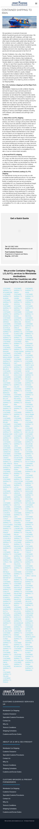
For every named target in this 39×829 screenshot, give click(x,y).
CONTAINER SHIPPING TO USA (29, 605)
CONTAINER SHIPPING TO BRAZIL (7, 414)
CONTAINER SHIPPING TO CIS (7, 499)
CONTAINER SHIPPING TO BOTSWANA (7, 408)
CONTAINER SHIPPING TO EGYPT (7, 623)
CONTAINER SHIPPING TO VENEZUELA (29, 623)
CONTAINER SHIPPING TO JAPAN (18, 444)
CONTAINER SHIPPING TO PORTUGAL (29, 357)
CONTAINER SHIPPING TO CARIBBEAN (7, 467)
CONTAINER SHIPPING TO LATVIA (18, 485)
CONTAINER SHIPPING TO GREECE (18, 326)
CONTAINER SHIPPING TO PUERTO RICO (29, 363)
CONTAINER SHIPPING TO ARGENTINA (7, 314)
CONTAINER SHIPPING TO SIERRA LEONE (29, 436)
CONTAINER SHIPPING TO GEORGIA (18, 302)
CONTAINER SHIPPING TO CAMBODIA (7, 444)
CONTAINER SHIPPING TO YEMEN (29, 656)
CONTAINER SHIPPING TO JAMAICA (18, 438)
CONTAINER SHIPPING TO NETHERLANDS (18, 644)
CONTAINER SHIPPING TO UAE (29, 593)
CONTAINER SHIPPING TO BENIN (7, 385)
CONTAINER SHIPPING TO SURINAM (29, 483)
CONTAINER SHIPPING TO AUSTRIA (7, 332)
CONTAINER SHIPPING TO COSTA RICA (7, 536)
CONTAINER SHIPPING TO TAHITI (29, 513)
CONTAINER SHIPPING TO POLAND (29, 351)
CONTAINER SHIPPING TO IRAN (18, 402)
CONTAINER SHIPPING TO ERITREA (7, 642)
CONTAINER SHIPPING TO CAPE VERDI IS (7, 461)
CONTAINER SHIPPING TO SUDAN (29, 477)
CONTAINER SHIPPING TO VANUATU (29, 617)
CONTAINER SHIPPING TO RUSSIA (29, 394)
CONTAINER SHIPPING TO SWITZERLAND (30, 501)
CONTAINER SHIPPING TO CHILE (7, 487)
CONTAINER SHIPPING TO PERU (29, 339)
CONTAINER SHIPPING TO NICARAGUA (18, 664)
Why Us (5, 724)
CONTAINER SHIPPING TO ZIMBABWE (29, 668)
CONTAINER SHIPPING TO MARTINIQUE (18, 585)
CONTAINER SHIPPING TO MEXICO (18, 603)
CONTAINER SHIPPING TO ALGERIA (7, 302)
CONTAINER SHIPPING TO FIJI (7, 668)
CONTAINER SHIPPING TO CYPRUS (7, 554)
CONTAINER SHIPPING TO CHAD (7, 481)
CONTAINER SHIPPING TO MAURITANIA (18, 591)
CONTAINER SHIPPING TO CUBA (7, 548)
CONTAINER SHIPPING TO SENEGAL (29, 418)
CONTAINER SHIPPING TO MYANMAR (18, 627)
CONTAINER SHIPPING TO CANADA (7, 456)
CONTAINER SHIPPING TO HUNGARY (18, 379)
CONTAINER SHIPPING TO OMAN (29, 308)
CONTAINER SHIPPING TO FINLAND (7, 674)
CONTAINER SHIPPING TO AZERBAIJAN (7, 337)
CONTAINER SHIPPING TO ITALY (18, 426)
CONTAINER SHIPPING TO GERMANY (18, 308)
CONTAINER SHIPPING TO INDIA (18, 391)
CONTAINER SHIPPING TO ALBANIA (7, 296)
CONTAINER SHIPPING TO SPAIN (29, 465)
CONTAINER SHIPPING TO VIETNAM (29, 629)
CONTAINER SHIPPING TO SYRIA (29, 507)
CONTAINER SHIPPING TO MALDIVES (18, 562)
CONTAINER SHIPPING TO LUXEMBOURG (18, 526)
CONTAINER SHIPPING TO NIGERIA (29, 296)
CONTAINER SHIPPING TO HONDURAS (18, 367)
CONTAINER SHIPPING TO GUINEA (18, 343)
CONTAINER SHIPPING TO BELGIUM (7, 373)
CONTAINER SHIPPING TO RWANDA (29, 400)
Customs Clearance (9, 714)
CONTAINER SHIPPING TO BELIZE (7, 379)
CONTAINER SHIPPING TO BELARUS (7, 367)
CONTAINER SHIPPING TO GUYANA (18, 355)
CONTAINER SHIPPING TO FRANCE (7, 680)
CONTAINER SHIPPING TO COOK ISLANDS (8, 522)
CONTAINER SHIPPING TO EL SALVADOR (7, 629)
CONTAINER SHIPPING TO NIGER (29, 290)
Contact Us (6, 720)
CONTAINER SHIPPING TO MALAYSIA (18, 556)
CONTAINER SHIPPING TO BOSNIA (7, 402)
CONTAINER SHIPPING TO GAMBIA (18, 296)
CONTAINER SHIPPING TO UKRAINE (29, 587)
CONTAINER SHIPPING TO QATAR (29, 369)
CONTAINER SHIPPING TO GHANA (18, 314)
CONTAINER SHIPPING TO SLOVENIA (29, 454)
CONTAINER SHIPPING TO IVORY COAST (18, 432)
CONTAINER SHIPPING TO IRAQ (18, 408)
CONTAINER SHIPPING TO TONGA (29, 542)
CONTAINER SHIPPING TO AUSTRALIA (7, 326)
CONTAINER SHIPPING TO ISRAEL (18, 420)
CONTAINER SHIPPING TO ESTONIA (7, 648)
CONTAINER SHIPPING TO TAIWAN (29, 518)
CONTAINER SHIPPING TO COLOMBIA (7, 505)
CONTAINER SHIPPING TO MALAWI (18, 550)
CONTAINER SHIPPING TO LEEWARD (18, 497)
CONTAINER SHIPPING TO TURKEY (29, 562)
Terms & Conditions (9, 727)
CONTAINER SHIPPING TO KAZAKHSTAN (18, 456)
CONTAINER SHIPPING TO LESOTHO (18, 503)
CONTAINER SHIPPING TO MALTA (18, 574)
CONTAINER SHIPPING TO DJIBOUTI (7, 589)
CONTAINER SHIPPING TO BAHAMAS (7, 343)
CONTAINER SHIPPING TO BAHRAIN (7, 349)
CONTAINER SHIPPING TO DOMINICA (7, 595)
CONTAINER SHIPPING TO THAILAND (29, 530)
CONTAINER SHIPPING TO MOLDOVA (18, 609)
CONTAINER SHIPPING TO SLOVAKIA (29, 448)
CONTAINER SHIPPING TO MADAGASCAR (18, 544)
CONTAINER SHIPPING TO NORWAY (29, 302)
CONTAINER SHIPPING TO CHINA (7, 493)
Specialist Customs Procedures (13, 717)
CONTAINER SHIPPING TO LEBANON (18, 491)
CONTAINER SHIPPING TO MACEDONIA (18, 538)
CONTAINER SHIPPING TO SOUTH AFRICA (30, 459)
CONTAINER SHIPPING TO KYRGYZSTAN (18, 479)
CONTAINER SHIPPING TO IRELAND (18, 414)
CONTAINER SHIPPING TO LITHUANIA (18, 520)
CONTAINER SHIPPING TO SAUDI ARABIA (29, 412)
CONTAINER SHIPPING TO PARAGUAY (29, 333)
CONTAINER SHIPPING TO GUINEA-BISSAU (19, 349)
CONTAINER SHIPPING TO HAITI (18, 361)
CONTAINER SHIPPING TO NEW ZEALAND (18, 658)
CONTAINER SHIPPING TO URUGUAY (29, 599)
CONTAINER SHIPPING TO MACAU (18, 532)
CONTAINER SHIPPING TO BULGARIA (7, 426)
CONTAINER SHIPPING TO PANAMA (29, 320)
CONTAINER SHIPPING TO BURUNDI (7, 438)
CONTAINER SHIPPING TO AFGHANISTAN (7, 290)
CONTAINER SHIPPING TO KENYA (18, 461)
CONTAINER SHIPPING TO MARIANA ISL (18, 580)
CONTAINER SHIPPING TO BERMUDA (7, 391)
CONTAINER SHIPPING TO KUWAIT (18, 473)
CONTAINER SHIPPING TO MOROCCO (18, 615)
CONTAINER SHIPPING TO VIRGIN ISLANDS (30, 635)
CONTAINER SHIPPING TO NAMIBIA (18, 633)
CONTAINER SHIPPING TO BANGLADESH (7, 355)
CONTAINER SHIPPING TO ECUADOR (7, 617)
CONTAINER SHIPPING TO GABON (18, 290)
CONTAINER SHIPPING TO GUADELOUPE (18, 332)
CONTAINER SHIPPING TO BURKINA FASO (7, 432)
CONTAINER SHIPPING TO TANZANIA (29, 524)
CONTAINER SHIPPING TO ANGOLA (7, 308)
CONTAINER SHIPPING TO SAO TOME (29, 406)
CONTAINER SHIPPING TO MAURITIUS (18, 597)
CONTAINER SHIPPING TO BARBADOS (7, 361)
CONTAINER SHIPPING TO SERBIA (29, 424)
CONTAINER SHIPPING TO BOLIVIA (7, 396)
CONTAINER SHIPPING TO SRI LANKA (30, 471)
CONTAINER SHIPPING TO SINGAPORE (29, 442)
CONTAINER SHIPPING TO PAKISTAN (29, 314)
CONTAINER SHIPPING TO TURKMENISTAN (30, 568)
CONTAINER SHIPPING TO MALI (18, 568)
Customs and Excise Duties (12, 734)
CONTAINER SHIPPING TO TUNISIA (29, 556)
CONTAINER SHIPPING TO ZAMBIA (29, 662)
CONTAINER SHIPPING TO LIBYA (18, 515)
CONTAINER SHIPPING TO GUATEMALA (18, 337)
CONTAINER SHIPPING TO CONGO (7, 517)
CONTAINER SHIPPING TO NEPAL (18, 639)
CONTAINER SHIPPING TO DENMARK (7, 583)
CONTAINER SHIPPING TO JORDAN (18, 450)
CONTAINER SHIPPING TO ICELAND (18, 385)
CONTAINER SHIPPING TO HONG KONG (18, 373)
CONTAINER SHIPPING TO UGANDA (29, 581)
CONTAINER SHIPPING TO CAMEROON (7, 450)
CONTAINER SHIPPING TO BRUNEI (7, 420)
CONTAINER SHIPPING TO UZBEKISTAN (29, 611)
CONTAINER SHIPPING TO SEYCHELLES (29, 430)
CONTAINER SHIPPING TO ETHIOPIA (7, 654)
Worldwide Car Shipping (11, 710)
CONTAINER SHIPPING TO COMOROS (7, 511)
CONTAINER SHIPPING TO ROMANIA (29, 383)
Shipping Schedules (9, 731)
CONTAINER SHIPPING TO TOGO (29, 536)
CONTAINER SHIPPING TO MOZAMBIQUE (18, 621)
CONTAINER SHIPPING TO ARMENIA (7, 320)
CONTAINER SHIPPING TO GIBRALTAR (18, 320)
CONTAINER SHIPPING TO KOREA (18, 467)
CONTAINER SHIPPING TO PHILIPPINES (29, 345)
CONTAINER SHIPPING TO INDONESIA (18, 396)
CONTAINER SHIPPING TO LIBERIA (18, 509)
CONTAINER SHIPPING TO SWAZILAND (29, 489)
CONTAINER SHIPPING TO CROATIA (7, 542)
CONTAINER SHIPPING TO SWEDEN (29, 495)
